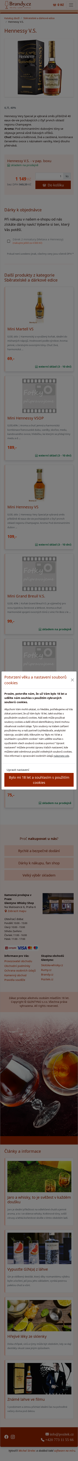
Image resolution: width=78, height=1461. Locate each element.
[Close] (72, 680)
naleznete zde (61, 755)
